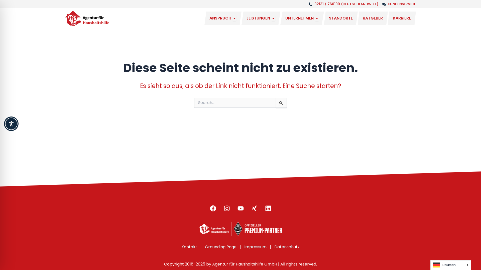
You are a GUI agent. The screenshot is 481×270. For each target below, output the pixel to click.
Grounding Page (220, 247)
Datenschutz (287, 247)
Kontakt (189, 247)
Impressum (255, 247)
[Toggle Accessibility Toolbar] (11, 123)
